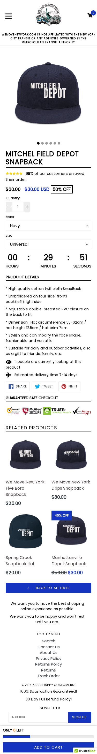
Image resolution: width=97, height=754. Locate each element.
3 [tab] (46, 143)
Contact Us (49, 647)
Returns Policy (48, 664)
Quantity (13, 198)
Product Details (22, 277)
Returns (48, 670)
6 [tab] (59, 143)
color (10, 216)
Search (48, 641)
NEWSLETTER (50, 708)
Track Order (49, 675)
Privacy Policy (48, 658)
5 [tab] (55, 143)
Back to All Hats (52, 587)
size (9, 235)
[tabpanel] (48, 95)
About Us (48, 652)
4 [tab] (50, 143)
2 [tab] (42, 143)
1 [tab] (38, 143)
